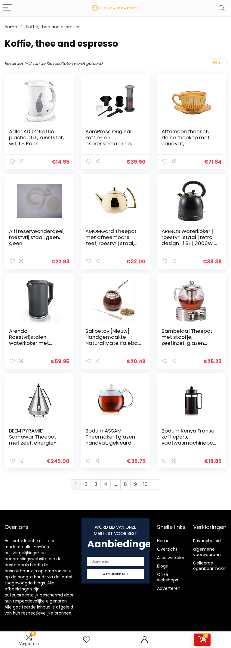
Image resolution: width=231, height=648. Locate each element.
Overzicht (167, 549)
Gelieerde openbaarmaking (211, 565)
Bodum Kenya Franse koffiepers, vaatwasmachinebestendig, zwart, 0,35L (189, 439)
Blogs (162, 566)
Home (11, 27)
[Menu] (7, 8)
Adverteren (168, 588)
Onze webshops (167, 577)
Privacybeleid (207, 541)
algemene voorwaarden (207, 552)
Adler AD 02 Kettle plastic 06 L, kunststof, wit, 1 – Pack (36, 137)
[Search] (221, 8)
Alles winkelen (171, 558)
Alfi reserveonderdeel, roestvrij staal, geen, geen (36, 237)
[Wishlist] (86, 639)
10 (145, 484)
